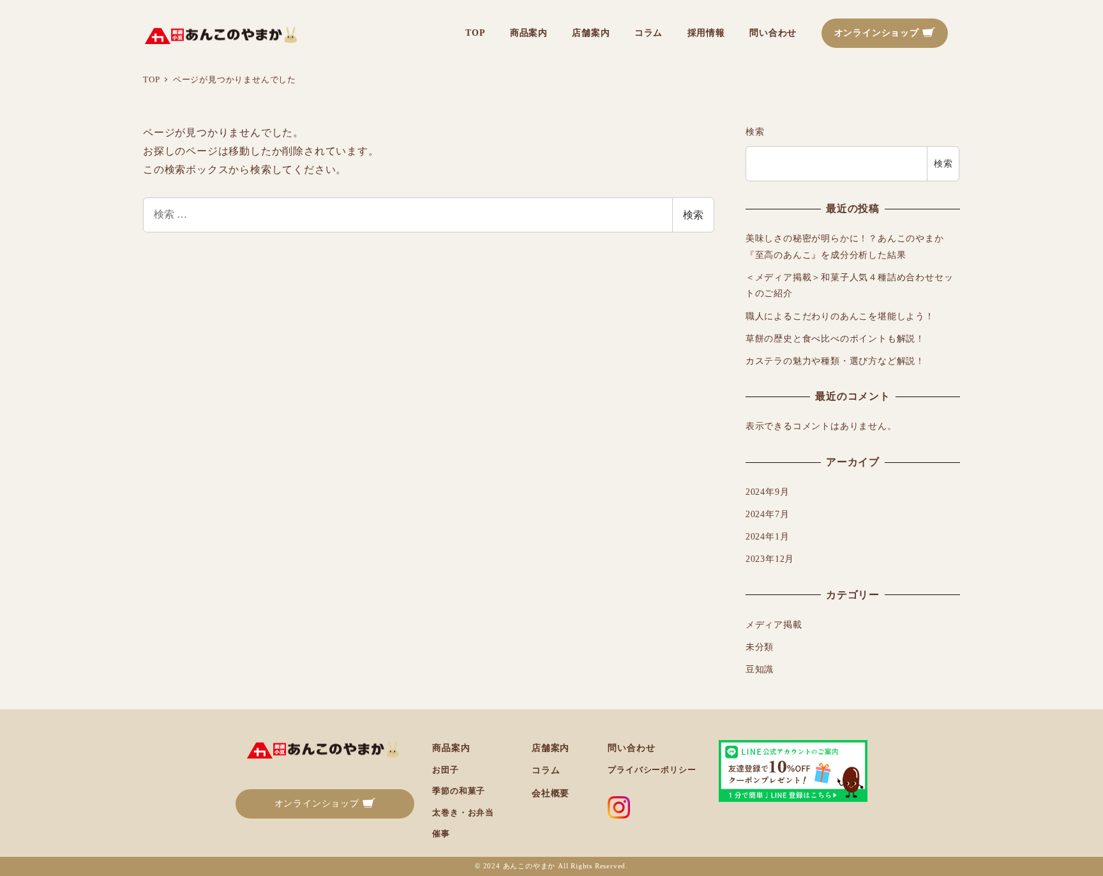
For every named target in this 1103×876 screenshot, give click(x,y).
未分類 (760, 647)
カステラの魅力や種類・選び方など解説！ (835, 361)
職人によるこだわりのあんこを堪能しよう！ (840, 316)
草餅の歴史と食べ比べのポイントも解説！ (835, 338)
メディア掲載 (774, 624)
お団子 (445, 769)
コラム (546, 770)
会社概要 (550, 793)
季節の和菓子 (458, 791)
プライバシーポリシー (652, 769)
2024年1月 (768, 536)
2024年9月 (768, 492)
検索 (693, 214)
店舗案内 (550, 748)
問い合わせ (631, 748)
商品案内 (451, 748)
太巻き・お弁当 (463, 812)
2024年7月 (768, 514)
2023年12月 (770, 559)
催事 (441, 833)
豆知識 (760, 669)
